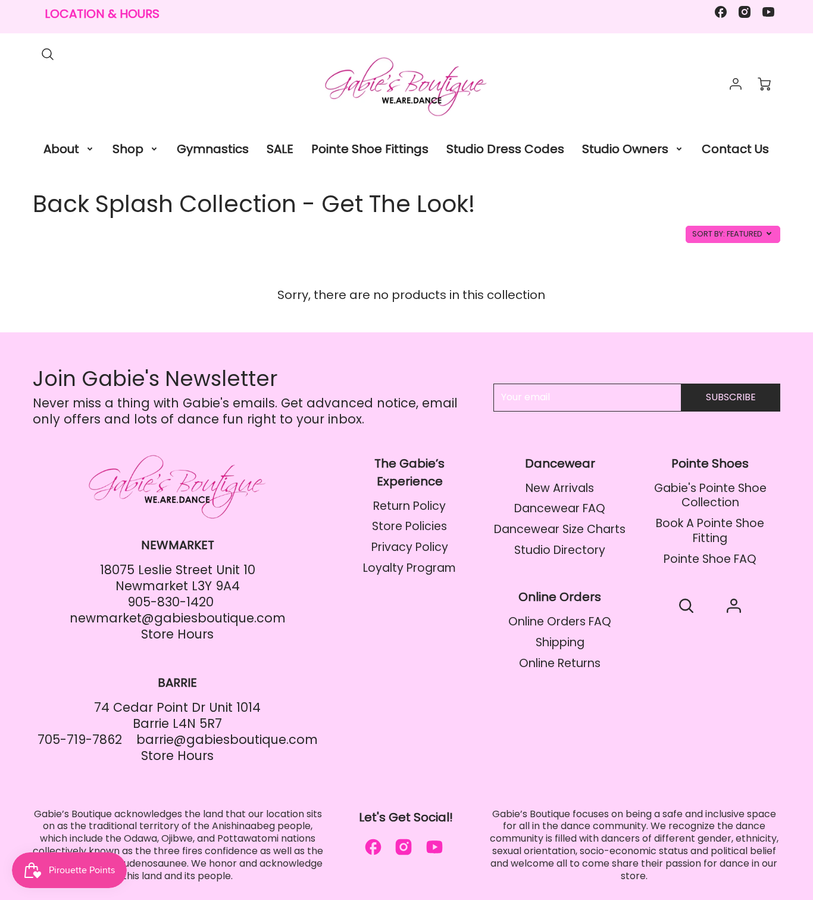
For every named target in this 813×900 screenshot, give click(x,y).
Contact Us (735, 149)
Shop (127, 149)
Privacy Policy (409, 547)
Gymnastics (213, 149)
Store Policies (409, 526)
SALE (280, 149)
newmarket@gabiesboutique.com (178, 618)
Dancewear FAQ (559, 508)
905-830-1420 (170, 602)
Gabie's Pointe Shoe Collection (710, 495)
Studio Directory (559, 550)
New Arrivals (560, 488)
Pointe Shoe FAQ (710, 559)
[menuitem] (69, 149)
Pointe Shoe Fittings (370, 149)
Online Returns (560, 663)
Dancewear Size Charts (560, 529)
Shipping (560, 642)
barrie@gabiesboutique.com (227, 739)
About (61, 149)
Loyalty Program (409, 568)
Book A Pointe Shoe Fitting (710, 530)
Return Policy (409, 506)
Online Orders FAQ (559, 622)
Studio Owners (625, 149)
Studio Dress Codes (505, 149)
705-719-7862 (79, 739)
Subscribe (731, 397)
